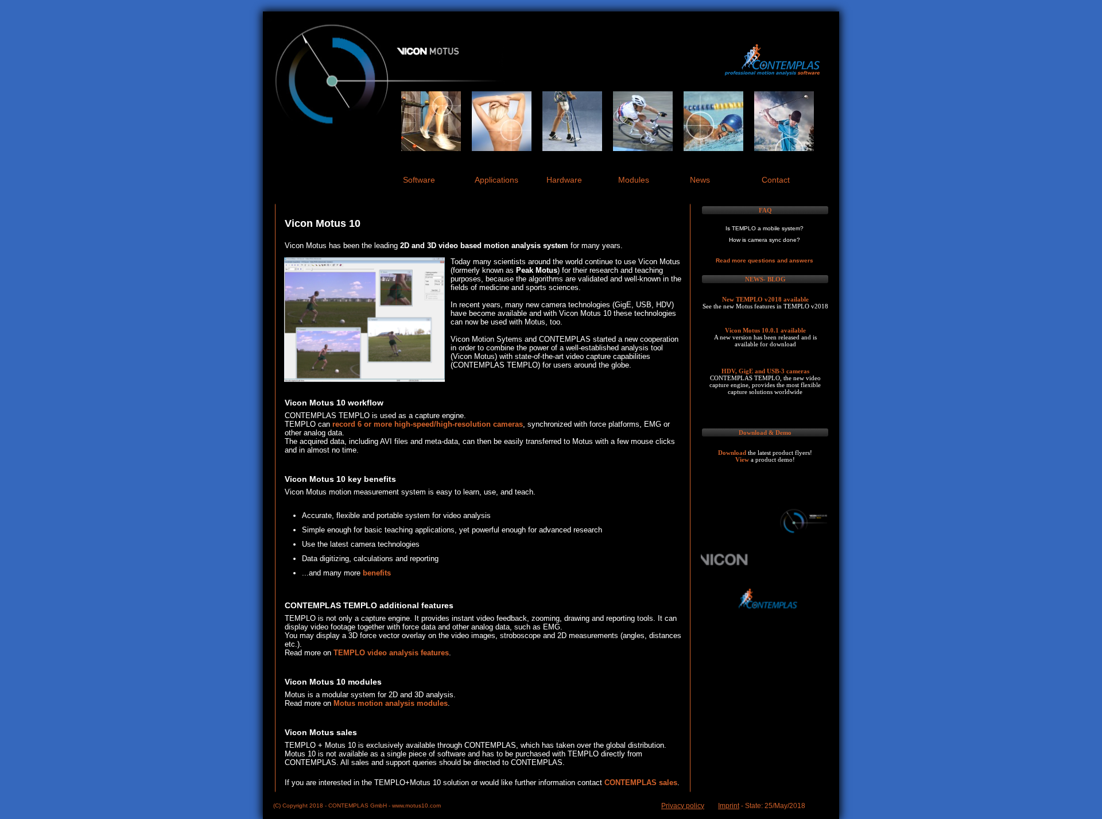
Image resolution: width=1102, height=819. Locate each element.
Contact (776, 179)
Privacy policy (682, 806)
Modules (633, 179)
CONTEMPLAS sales (640, 782)
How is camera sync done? (764, 240)
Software (419, 179)
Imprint (728, 806)
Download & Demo (765, 432)
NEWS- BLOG (765, 279)
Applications (496, 179)
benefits (377, 573)
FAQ (765, 210)
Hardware (564, 179)
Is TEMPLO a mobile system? (764, 228)
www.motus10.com (416, 805)
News (700, 179)
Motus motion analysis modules (390, 703)
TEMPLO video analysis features (391, 652)
